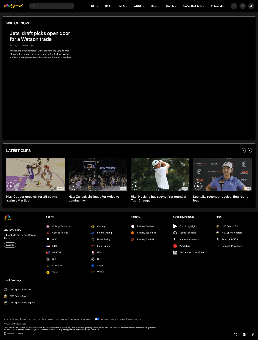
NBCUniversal (19, 324)
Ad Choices (74, 319)
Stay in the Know (12, 230)
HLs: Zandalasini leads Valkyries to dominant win (94, 198)
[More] (234, 6)
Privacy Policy (86, 319)
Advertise (7, 319)
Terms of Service (134, 319)
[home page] (14, 6)
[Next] (249, 150)
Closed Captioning (29, 319)
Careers (16, 319)
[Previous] (243, 150)
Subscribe (10, 245)
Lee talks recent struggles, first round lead (220, 198)
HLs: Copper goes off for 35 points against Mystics (31, 198)
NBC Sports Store (50, 319)
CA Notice (121, 319)
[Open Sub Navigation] (98, 6)
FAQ (39, 319)
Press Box (63, 319)
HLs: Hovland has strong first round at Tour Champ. (158, 198)
